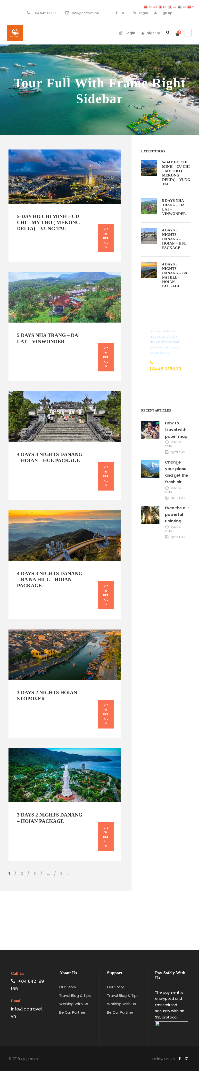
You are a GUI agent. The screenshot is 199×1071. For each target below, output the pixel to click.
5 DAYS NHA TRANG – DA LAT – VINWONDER (47, 338)
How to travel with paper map (176, 429)
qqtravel (178, 452)
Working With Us (73, 1003)
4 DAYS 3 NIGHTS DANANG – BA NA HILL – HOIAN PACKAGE (49, 579)
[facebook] (116, 13)
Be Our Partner (72, 1012)
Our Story (67, 987)
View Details (105, 238)
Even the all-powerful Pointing (177, 514)
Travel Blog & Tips (75, 995)
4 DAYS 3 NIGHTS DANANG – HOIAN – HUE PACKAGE (49, 457)
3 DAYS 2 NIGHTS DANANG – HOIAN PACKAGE (49, 818)
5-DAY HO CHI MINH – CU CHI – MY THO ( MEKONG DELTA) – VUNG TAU (48, 222)
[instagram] (123, 13)
